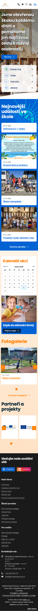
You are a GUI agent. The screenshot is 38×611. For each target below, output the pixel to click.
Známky (13, 75)
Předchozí (5, 266)
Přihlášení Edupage (8, 518)
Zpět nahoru (32, 609)
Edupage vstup (15, 69)
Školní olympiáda (11, 378)
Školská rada (5, 494)
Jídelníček (14, 88)
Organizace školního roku (10, 488)
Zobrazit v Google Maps (13, 568)
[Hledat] (26, 4)
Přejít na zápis (10, 331)
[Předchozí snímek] (3, 367)
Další (33, 266)
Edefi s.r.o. (26, 600)
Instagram (26, 469)
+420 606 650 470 (18, 4)
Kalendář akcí (6, 512)
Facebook (10, 469)
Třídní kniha (14, 81)
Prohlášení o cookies (28, 595)
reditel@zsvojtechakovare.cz (22, 4)
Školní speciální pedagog (10, 509)
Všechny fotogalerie (17, 395)
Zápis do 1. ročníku (8, 539)
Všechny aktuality (17, 247)
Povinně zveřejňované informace (12, 498)
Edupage (4, 536)
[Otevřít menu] (35, 4)
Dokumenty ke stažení (9, 522)
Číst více (7, 57)
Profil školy (5, 485)
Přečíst (19, 127)
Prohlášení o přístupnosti (19, 593)
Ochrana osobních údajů (11, 595)
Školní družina (6, 491)
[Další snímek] (35, 367)
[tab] (16, 389)
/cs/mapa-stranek (30, 4)
